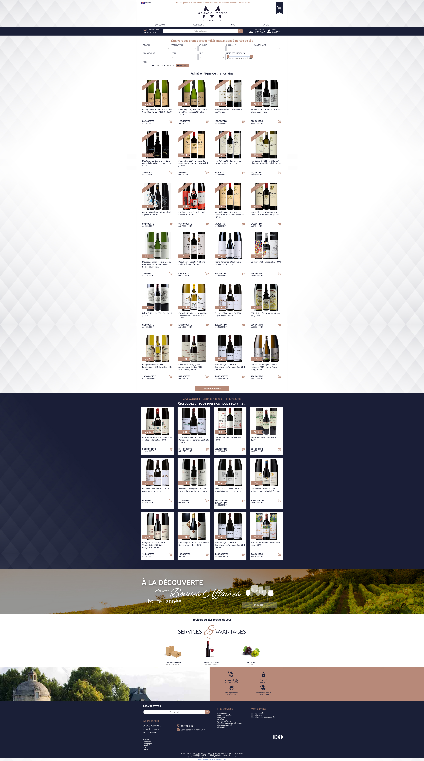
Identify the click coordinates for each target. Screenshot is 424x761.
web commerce (219, 759)
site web (213, 759)
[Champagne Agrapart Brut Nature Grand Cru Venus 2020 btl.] (157, 106)
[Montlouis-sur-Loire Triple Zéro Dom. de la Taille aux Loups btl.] (158, 158)
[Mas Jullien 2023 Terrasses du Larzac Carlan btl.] (230, 158)
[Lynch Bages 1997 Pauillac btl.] (230, 434)
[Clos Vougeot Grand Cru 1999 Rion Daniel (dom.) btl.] (194, 540)
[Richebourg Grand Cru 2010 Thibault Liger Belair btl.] (266, 486)
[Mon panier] (279, 8)
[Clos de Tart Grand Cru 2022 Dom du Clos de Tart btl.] (157, 434)
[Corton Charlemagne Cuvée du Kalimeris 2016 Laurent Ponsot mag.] (266, 362)
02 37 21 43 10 (187, 726)
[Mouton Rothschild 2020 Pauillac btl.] (266, 540)
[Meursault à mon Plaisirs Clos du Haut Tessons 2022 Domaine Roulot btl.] (158, 259)
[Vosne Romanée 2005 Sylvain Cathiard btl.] (230, 259)
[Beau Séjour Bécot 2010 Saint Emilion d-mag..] (193, 259)
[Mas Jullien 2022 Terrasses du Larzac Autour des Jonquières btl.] (230, 209)
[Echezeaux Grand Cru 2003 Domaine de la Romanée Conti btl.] (193, 434)
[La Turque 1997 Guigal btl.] (266, 259)
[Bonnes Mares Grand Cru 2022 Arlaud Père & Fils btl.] (230, 486)
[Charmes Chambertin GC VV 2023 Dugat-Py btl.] (157, 486)
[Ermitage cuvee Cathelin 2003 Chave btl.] (194, 209)
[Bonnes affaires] (259, 596)
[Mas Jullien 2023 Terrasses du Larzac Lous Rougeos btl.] (266, 209)
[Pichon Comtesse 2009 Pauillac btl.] (230, 106)
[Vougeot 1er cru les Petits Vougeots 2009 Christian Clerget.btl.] (157, 540)
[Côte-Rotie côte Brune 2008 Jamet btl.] (266, 310)
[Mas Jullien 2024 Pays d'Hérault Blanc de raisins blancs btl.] (266, 158)
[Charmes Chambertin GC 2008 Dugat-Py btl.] (230, 310)
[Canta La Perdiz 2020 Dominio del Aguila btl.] (157, 209)
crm (225, 759)
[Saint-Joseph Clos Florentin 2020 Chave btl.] (266, 106)
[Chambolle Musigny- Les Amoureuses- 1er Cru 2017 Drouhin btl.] (194, 362)
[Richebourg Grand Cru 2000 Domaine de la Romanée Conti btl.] (230, 362)
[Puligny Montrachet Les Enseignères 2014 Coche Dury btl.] (158, 362)
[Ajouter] (170, 121)
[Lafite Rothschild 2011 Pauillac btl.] (157, 310)
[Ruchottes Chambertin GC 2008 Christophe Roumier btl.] (193, 486)
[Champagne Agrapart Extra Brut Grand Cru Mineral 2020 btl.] (194, 106)
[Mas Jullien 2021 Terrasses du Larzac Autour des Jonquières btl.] (194, 158)
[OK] (240, 31)
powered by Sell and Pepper (204, 759)
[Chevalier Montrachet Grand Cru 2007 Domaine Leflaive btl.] (194, 310)
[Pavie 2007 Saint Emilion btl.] (266, 434)
